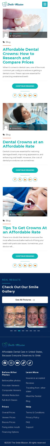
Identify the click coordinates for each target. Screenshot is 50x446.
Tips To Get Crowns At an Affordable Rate (25, 230)
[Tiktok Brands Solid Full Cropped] (30, 363)
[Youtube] (17, 363)
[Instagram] (11, 363)
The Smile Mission (20, 34)
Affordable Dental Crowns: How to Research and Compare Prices (21, 55)
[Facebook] (5, 363)
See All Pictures (23, 299)
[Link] (23, 363)
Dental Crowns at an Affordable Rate (23, 144)
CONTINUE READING (25, 86)
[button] (45, 4)
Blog (8, 42)
